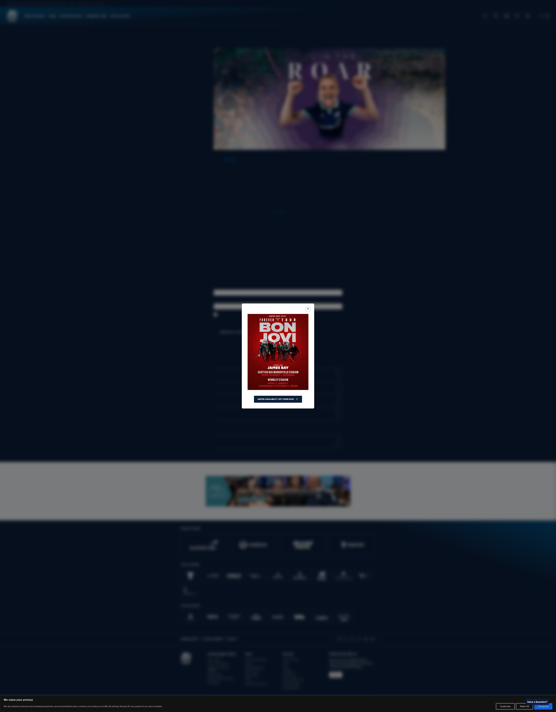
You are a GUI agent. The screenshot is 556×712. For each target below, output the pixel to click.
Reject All (524, 706)
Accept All (543, 706)
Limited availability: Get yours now (276, 399)
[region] (278, 703)
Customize (505, 706)
